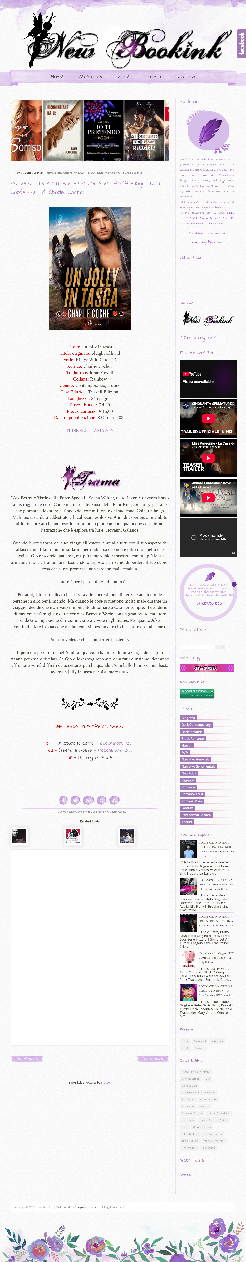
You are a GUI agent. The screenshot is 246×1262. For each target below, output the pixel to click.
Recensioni (90, 77)
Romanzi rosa (192, 801)
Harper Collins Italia (218, 1113)
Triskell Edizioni (190, 1141)
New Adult (189, 773)
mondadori (208, 1147)
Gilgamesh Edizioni (192, 1113)
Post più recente (27, 1058)
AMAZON (104, 430)
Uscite (123, 77)
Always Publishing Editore (195, 1072)
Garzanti (204, 1106)
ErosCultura (188, 1099)
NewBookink (78, 811)
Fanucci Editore (208, 1099)
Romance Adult (192, 794)
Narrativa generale (195, 759)
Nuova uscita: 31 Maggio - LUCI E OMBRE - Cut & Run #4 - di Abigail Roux (216, 957)
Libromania (188, 1120)
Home (57, 77)
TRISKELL (77, 430)
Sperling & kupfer (212, 1134)
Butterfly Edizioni (191, 1078)
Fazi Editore (188, 1106)
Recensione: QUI (116, 743)
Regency (188, 780)
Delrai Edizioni (189, 1085)
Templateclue (44, 1207)
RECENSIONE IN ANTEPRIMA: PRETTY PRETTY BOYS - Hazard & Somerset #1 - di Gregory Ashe (216, 921)
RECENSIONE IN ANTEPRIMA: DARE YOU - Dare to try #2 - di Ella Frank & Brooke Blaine (216, 884)
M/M (185, 752)
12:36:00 (61, 811)
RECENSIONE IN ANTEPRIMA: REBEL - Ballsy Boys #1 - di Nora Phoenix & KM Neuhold (216, 990)
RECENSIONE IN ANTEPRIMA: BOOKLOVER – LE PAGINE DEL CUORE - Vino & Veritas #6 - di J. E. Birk (216, 849)
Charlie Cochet (33, 172)
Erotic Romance (193, 739)
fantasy (187, 808)
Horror (187, 745)
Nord (185, 1127)
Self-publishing (190, 1134)
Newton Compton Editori (213, 1120)
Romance (188, 787)
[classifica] (207, 671)
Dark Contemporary (196, 725)
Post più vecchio (152, 1058)
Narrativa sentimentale (198, 766)
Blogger (106, 1082)
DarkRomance (192, 732)
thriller (187, 822)
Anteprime (217, 1041)
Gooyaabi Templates (88, 1207)
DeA (208, 1078)
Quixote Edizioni (202, 1127)
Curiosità (185, 77)
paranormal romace (196, 815)
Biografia (188, 718)
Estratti (152, 77)
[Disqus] (89, 897)
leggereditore (189, 1147)
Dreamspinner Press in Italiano (198, 1092)
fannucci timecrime (214, 1141)
